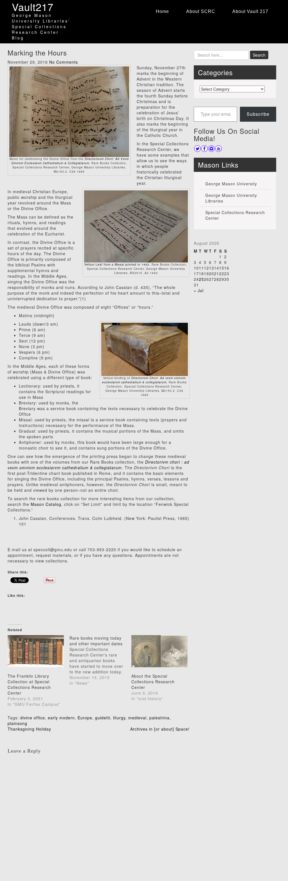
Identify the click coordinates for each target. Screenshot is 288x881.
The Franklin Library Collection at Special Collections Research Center (29, 684)
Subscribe (258, 114)
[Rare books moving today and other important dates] (100, 660)
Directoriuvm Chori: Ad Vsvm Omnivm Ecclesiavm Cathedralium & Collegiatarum (70, 161)
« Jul (199, 290)
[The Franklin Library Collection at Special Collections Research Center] (36, 651)
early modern (61, 717)
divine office (32, 717)
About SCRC (200, 11)
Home (162, 11)
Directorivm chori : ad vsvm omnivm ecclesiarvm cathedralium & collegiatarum (98, 464)
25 (201, 279)
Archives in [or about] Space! (160, 729)
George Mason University (231, 183)
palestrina (159, 717)
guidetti (102, 717)
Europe (85, 717)
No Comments (63, 62)
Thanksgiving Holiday (29, 729)
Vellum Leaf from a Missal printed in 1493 (116, 264)
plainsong (17, 723)
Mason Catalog (46, 504)
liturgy (119, 717)
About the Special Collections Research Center (153, 681)
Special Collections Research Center (235, 215)
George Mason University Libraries (231, 198)
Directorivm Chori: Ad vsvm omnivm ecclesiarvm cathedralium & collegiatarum (144, 380)
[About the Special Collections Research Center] (159, 651)
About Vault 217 (250, 11)
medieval (137, 717)
